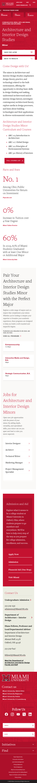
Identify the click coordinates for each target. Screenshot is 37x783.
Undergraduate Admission (17, 600)
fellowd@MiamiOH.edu (15, 655)
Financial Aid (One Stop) (20, 569)
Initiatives (8, 744)
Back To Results (11, 59)
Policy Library (18, 777)
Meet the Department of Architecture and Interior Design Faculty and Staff (17, 662)
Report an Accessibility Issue (18, 769)
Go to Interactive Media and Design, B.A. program (18, 361)
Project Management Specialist (14, 470)
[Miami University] (15, 678)
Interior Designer (13, 443)
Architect (9, 449)
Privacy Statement (18, 764)
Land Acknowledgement (18, 762)
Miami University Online (11, 696)
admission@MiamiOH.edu (16, 609)
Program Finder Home (11, 10)
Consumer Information (18, 759)
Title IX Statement (18, 767)
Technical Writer (12, 456)
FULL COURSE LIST (14, 161)
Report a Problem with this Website (17, 775)
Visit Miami (13, 577)
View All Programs (11, 336)
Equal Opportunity (18, 757)
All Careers (17, 15)
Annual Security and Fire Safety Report (18, 772)
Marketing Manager (14, 462)
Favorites (31, 15)
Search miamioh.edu (22, 5)
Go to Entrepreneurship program (18, 346)
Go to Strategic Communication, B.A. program (18, 375)
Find (5, 750)
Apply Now (13, 554)
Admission (13, 561)
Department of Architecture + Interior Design (15, 617)
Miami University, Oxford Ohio (13, 691)
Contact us (9, 687)
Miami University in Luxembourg (14, 699)
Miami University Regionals (12, 694)
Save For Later (10, 52)
